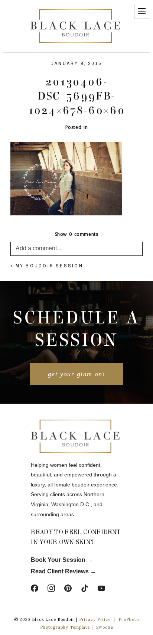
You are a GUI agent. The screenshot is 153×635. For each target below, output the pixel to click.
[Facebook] (34, 588)
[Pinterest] (68, 588)
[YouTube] (101, 588)
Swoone (104, 627)
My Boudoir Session (49, 266)
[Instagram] (51, 588)
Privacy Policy (95, 619)
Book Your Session (59, 560)
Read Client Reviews (60, 571)
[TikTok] (84, 588)
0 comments (76, 234)
